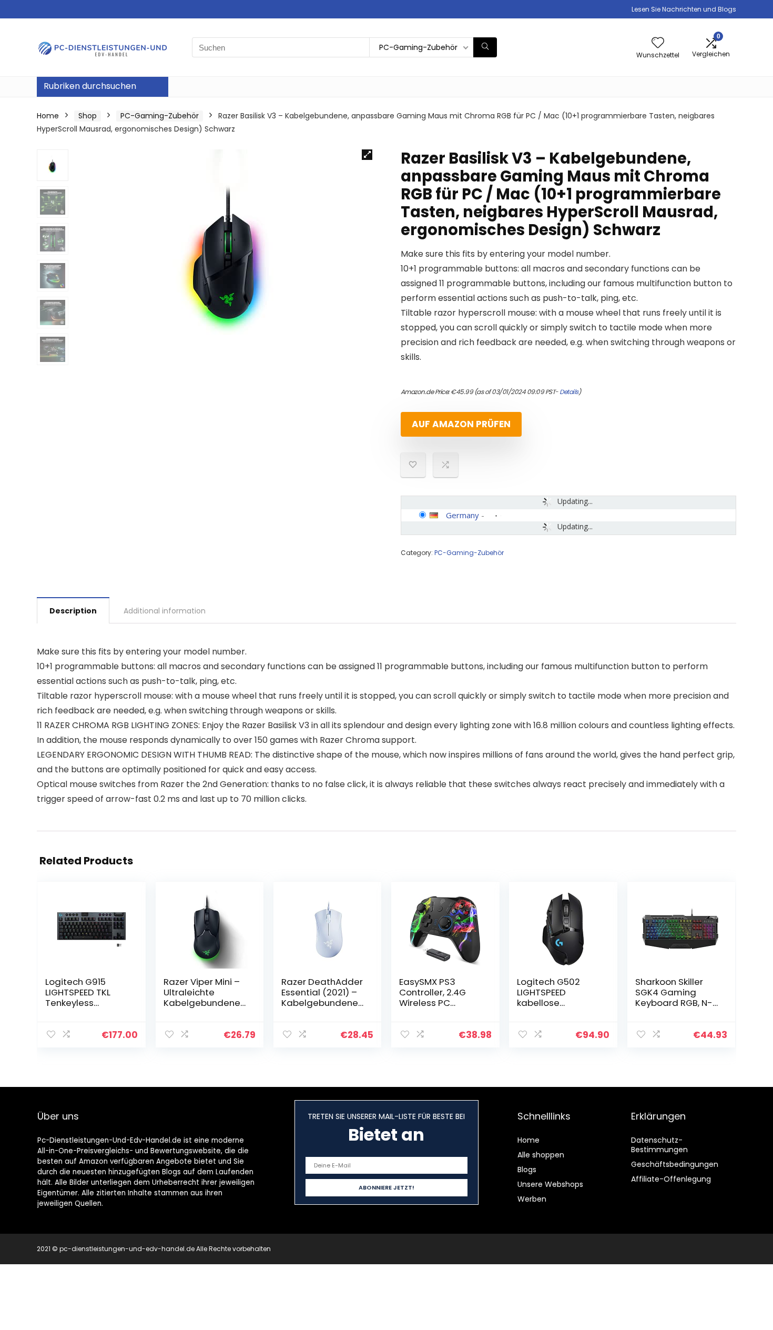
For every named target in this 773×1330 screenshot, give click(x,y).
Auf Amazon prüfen (461, 424)
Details (569, 391)
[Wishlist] (658, 43)
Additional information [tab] (165, 611)
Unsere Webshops (550, 1184)
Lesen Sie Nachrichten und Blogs (684, 9)
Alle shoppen (540, 1155)
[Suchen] (485, 47)
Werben (531, 1199)
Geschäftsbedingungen (674, 1164)
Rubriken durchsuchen (90, 86)
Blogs (526, 1169)
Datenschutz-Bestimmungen (659, 1145)
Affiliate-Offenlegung (671, 1179)
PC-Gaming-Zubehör (159, 115)
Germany (462, 515)
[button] (367, 154)
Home (48, 115)
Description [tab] (73, 611)
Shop (87, 115)
